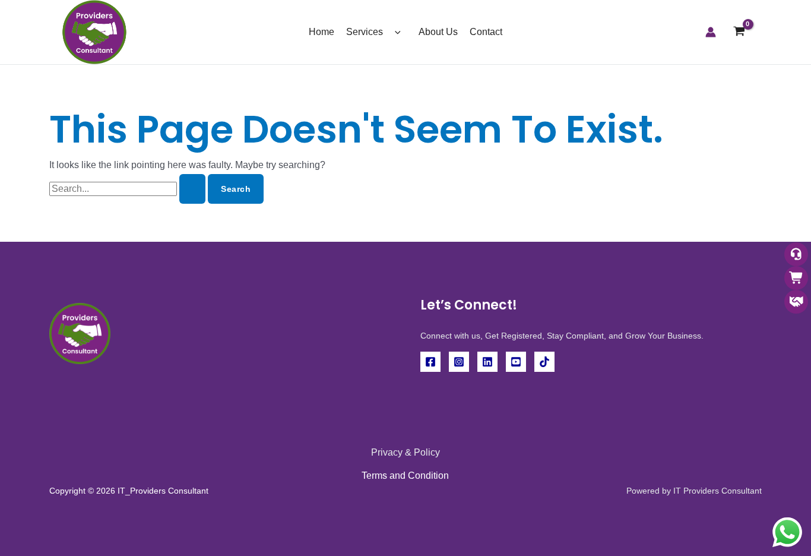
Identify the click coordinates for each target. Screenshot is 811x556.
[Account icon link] (710, 32)
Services (364, 32)
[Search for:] (128, 189)
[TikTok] (544, 362)
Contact (486, 32)
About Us (438, 32)
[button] (395, 32)
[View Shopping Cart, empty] (739, 32)
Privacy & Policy (405, 452)
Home (321, 32)
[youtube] (516, 362)
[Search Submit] (192, 189)
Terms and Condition (405, 475)
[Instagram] (459, 362)
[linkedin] (487, 362)
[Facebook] (430, 362)
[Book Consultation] (796, 255)
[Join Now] (796, 303)
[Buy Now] (796, 279)
